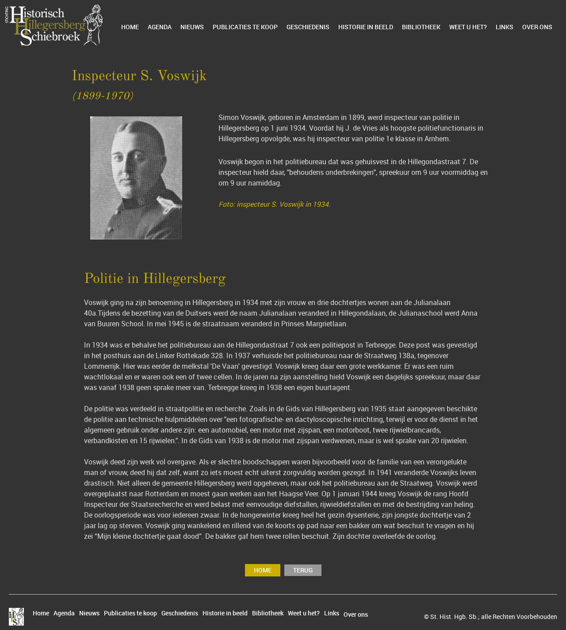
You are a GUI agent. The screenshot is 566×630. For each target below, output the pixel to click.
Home (130, 27)
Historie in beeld (365, 27)
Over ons (537, 27)
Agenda (160, 27)
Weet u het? (468, 27)
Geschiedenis (308, 27)
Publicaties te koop (245, 27)
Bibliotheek (421, 27)
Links (504, 27)
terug (303, 570)
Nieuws (192, 27)
